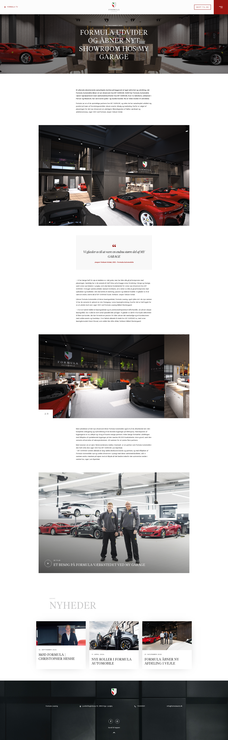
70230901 (141, 706)
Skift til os (202, 7)
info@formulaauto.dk (174, 706)
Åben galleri (218, 676)
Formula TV (12, 7)
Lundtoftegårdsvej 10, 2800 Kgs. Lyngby (97, 706)
